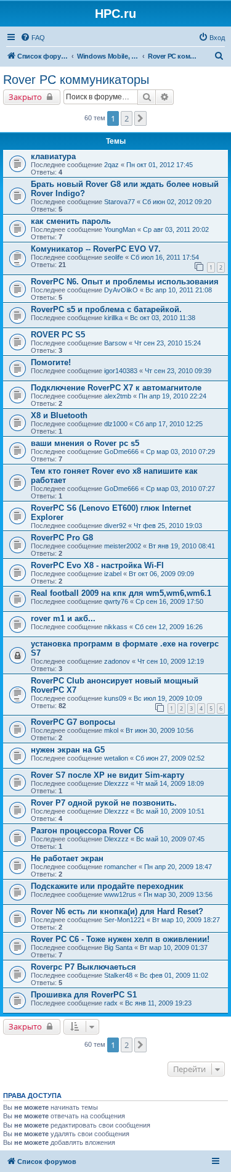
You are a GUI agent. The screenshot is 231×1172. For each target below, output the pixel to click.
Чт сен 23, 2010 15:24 (167, 343)
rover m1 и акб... (63, 618)
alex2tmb (117, 396)
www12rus (120, 894)
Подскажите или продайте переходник (107, 886)
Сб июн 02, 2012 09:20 (176, 201)
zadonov (117, 661)
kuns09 (115, 698)
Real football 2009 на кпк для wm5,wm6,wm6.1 (121, 593)
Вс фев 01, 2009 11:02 (174, 975)
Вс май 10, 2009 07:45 (170, 839)
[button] (140, 118)
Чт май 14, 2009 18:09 (170, 783)
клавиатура (53, 156)
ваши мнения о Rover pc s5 (85, 443)
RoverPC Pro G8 (62, 537)
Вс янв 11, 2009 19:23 (158, 1003)
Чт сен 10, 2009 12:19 (170, 661)
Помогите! (51, 362)
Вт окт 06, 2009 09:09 (161, 573)
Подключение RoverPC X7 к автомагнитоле (116, 387)
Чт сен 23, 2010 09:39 (178, 370)
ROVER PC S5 (58, 334)
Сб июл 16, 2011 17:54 (165, 257)
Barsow (115, 343)
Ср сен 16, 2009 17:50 (169, 601)
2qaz (111, 164)
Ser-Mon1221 (124, 919)
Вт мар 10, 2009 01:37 (174, 947)
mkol (111, 730)
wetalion (116, 758)
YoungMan (120, 229)
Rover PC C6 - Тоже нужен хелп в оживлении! (120, 939)
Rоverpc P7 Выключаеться (83, 967)
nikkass (116, 626)
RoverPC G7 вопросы (73, 722)
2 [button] (126, 118)
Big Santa (118, 947)
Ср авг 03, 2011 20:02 (176, 229)
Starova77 (119, 201)
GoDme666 (121, 451)
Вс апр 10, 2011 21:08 (178, 290)
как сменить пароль (71, 221)
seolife (113, 257)
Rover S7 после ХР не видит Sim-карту (107, 775)
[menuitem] (32, 37)
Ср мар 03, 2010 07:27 (180, 488)
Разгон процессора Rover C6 (87, 830)
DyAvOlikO (121, 290)
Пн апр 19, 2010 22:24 (172, 396)
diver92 (115, 525)
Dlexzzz (116, 783)
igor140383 (120, 370)
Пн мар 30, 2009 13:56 (178, 894)
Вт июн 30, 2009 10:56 (159, 730)
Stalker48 (118, 975)
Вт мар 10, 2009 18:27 (186, 919)
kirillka (113, 317)
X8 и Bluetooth (59, 415)
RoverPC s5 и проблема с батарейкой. (106, 309)
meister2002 (122, 546)
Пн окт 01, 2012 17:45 (159, 164)
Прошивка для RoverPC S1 (84, 994)
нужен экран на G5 (68, 749)
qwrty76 (116, 601)
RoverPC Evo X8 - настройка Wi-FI (97, 565)
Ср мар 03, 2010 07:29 (180, 451)
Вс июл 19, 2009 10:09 (168, 698)
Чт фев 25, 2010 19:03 (168, 525)
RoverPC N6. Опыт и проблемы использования (125, 281)
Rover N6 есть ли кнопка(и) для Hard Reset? (117, 911)
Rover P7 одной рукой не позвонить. (104, 802)
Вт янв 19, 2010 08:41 (181, 546)
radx (111, 1003)
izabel (112, 573)
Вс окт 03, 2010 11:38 (162, 317)
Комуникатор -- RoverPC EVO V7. (96, 249)
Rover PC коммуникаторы (76, 79)
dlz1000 (116, 423)
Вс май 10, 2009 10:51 (170, 811)
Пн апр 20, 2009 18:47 (178, 866)
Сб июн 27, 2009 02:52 (170, 758)
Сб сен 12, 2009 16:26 (169, 626)
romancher (120, 866)
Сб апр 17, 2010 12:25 (169, 423)
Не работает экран (67, 858)
